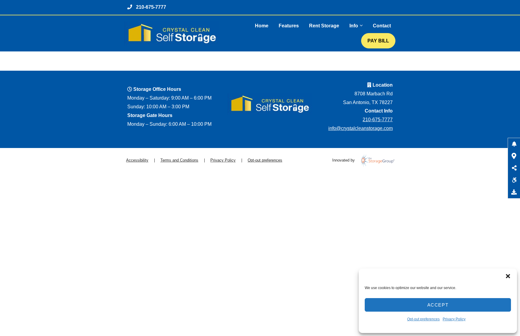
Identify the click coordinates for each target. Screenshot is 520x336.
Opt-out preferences (423, 319)
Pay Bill (378, 40)
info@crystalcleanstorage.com (360, 128)
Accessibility (137, 160)
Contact (382, 25)
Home (261, 25)
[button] (508, 276)
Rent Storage (324, 25)
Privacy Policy (454, 319)
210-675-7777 (151, 7)
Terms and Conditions (179, 160)
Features (289, 25)
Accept (438, 304)
